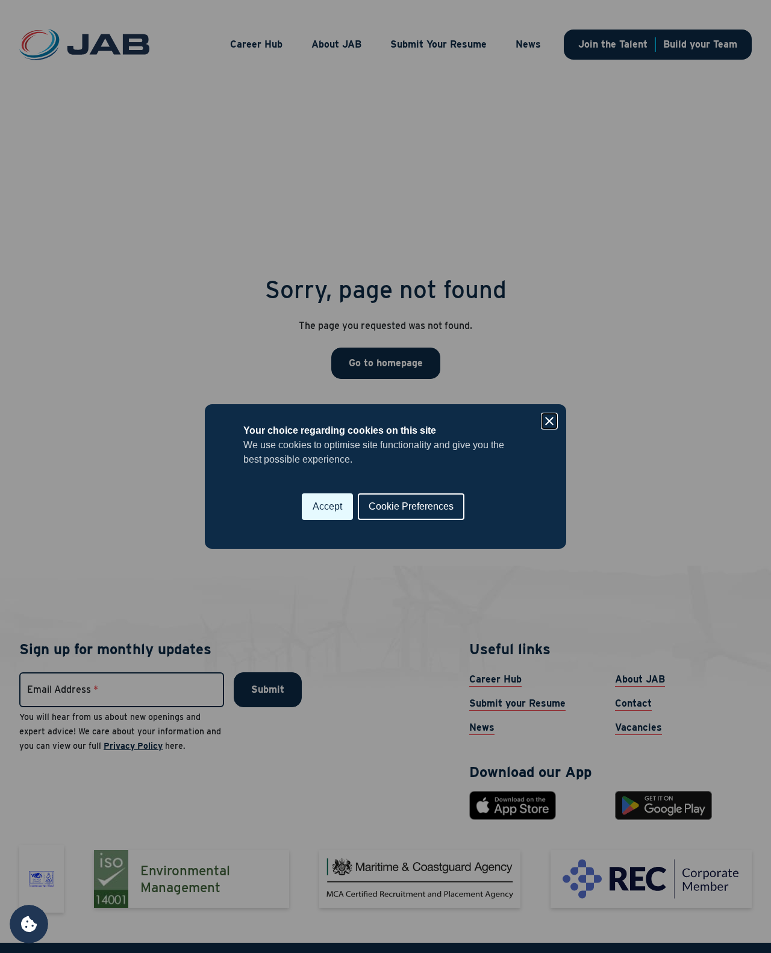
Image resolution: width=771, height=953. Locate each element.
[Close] (549, 421)
